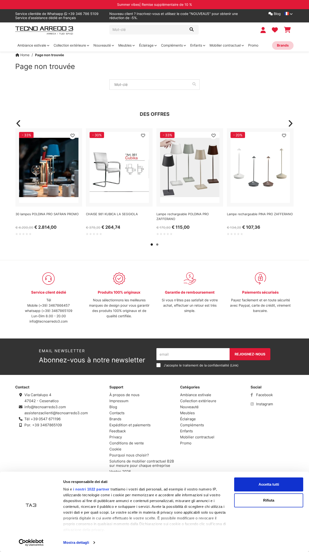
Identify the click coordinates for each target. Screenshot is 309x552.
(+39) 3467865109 (57, 311)
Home (24, 55)
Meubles (125, 45)
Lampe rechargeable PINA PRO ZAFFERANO (260, 214)
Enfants (196, 45)
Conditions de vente (126, 443)
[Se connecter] (263, 30)
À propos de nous (124, 395)
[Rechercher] (191, 29)
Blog (277, 14)
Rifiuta (268, 500)
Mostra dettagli (76, 542)
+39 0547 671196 (46, 419)
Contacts (117, 413)
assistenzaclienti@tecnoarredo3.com (56, 413)
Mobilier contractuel (226, 45)
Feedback (117, 431)
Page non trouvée (49, 55)
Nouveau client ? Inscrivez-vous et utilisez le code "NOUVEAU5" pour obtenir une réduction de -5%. (173, 16)
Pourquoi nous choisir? (129, 455)
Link (234, 365)
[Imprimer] (72, 135)
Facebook (264, 395)
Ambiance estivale (32, 45)
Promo (253, 45)
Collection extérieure (70, 45)
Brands (283, 45)
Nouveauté (102, 45)
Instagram (264, 404)
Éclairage (146, 45)
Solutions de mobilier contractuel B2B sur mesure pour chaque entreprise (141, 463)
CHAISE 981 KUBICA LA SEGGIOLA (112, 214)
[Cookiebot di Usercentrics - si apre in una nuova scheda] (31, 542)
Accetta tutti (269, 484)
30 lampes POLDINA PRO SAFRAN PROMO (47, 214)
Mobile (33, 305)
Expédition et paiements (130, 425)
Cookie (115, 449)
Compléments (172, 45)
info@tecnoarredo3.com (48, 321)
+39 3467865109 (47, 425)
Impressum (118, 401)
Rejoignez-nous (250, 354)
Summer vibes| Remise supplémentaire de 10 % (154, 4)
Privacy (115, 437)
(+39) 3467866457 (54, 305)
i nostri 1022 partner (91, 489)
